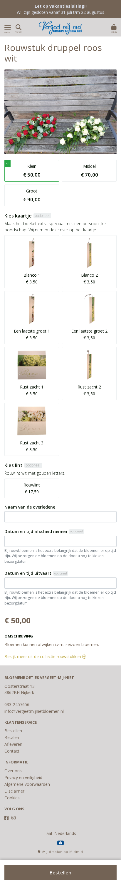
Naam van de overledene (29, 507)
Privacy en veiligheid (23, 777)
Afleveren (13, 744)
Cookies (12, 798)
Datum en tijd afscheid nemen (35, 531)
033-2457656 (16, 704)
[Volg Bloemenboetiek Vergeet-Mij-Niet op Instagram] (13, 818)
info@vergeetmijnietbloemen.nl (34, 711)
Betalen (11, 737)
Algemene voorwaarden (27, 784)
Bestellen (60, 872)
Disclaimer (14, 791)
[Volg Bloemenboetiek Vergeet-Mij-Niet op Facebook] (6, 818)
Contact (11, 751)
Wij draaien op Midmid (62, 852)
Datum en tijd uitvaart (27, 573)
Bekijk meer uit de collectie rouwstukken (43, 656)
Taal (48, 833)
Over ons (13, 770)
